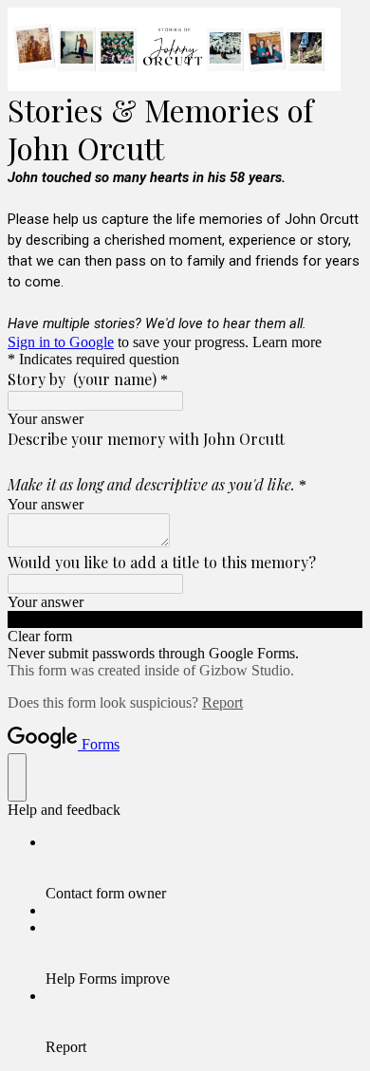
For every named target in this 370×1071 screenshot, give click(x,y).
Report (222, 702)
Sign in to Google (61, 342)
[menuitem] (204, 868)
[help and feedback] (17, 777)
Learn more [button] (287, 342)
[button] (185, 619)
